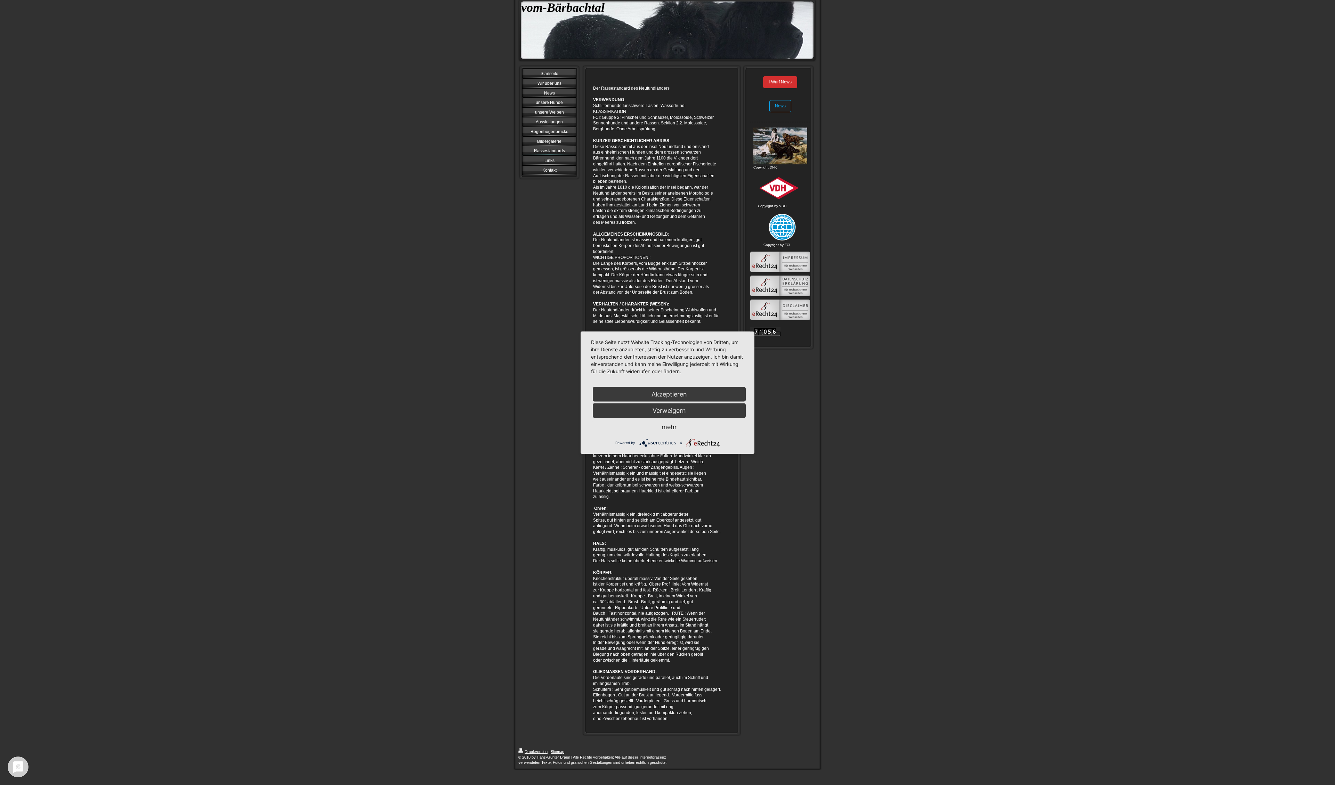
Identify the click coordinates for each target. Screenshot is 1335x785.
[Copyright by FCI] (780, 227)
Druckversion (536, 752)
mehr (669, 426)
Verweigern (669, 410)
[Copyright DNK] (780, 146)
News (780, 106)
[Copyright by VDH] (780, 188)
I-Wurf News (780, 82)
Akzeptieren (669, 394)
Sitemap (557, 752)
